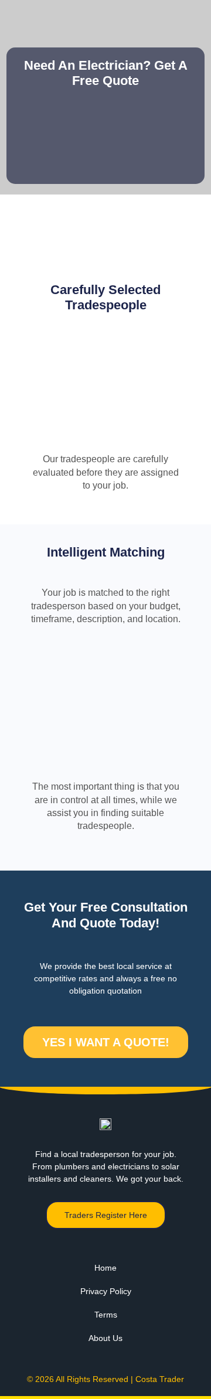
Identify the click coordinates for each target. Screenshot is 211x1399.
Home (105, 1267)
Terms (105, 1314)
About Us (105, 1338)
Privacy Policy (105, 1291)
